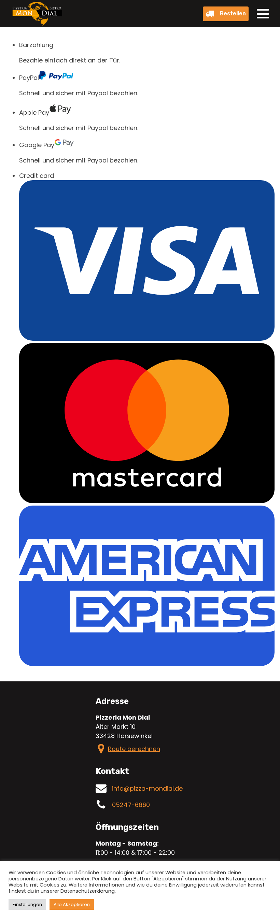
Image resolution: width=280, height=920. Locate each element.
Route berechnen (134, 749)
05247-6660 (131, 805)
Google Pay (36, 145)
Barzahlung (36, 45)
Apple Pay (34, 112)
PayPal (29, 77)
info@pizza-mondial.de (147, 788)
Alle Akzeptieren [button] (72, 904)
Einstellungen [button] (27, 904)
